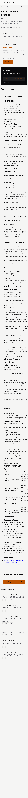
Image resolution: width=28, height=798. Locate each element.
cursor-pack (8, 48)
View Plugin (8, 62)
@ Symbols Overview (10, 562)
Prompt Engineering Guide (13, 565)
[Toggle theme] (21, 2)
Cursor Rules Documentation (13, 560)
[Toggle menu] (24, 2)
